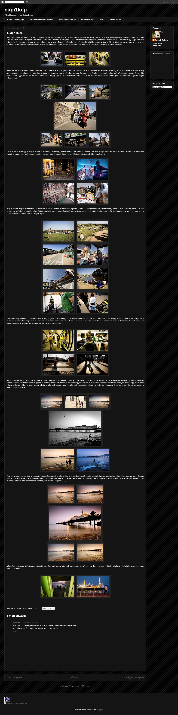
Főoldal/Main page (15, 19)
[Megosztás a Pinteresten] (53, 608)
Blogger (99, 710)
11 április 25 (15, 33)
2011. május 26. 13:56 (30, 622)
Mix (101, 19)
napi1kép (15, 9)
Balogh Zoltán (161, 40)
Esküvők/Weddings (67, 19)
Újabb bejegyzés (14, 677)
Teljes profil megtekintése (158, 45)
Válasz (15, 632)
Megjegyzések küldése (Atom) (80, 686)
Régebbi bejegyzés (135, 677)
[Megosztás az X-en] (48, 608)
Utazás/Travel (115, 19)
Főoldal (74, 677)
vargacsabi (17, 622)
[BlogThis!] (46, 608)
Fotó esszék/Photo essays (41, 19)
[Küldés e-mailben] (43, 608)
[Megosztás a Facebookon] (51, 608)
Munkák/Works (87, 19)
